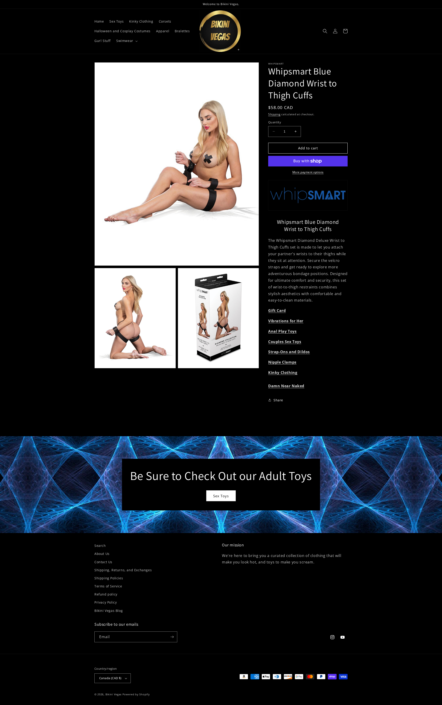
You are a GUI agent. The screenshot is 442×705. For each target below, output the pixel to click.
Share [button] (278, 400)
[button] (126, 41)
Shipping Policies (108, 578)
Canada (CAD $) (110, 678)
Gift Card (277, 310)
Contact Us (103, 562)
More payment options (308, 172)
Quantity (274, 122)
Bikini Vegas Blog (108, 610)
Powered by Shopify (136, 694)
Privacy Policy (105, 602)
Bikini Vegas (113, 694)
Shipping (274, 114)
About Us (102, 553)
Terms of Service (108, 586)
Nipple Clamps (282, 362)
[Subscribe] (172, 636)
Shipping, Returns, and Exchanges (123, 570)
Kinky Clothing (282, 372)
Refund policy (105, 594)
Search (100, 545)
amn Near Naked (287, 385)
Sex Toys (221, 496)
